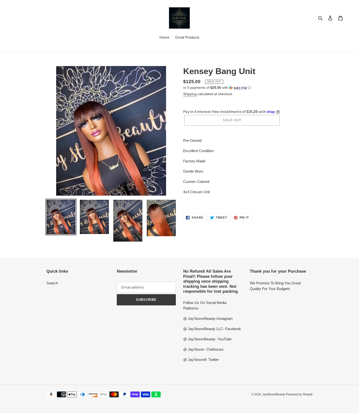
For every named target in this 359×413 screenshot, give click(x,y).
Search (52, 283)
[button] (217, 87)
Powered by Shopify (299, 394)
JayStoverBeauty (274, 394)
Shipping (190, 94)
